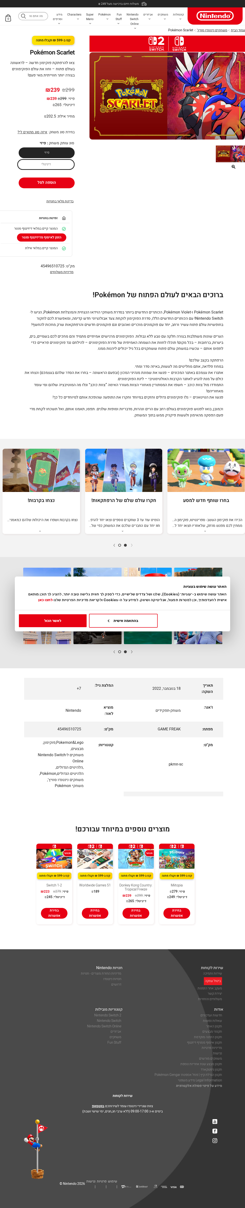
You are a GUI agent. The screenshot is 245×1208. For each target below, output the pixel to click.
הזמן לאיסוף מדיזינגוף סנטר (41, 237)
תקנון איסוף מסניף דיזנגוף (204, 1042)
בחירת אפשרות (177, 913)
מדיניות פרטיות (212, 1047)
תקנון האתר (214, 1026)
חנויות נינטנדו (112, 979)
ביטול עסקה (213, 980)
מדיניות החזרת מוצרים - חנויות (101, 973)
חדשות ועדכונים (211, 1015)
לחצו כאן (45, 600)
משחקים (115, 1037)
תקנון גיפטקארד (211, 1069)
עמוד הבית (238, 30)
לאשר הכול (52, 621)
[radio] (47, 152)
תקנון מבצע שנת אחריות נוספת (201, 1064)
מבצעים (77, 749)
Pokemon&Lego (70, 742)
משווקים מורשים (210, 1058)
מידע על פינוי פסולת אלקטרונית (199, 1085)
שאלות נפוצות (212, 1020)
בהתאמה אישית (125, 621)
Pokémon (48, 774)
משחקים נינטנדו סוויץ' (212, 30)
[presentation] (132, 545)
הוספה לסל (47, 182)
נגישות (217, 1053)
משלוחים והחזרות (210, 999)
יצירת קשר (215, 993)
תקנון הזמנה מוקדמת (208, 1037)
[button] (233, 167)
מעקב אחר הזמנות (210, 988)
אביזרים (116, 1031)
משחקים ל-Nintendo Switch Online (61, 758)
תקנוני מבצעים (212, 1031)
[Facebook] (214, 1131)
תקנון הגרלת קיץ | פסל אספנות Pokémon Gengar (188, 1074)
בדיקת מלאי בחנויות (59, 201)
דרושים (116, 984)
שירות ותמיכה (212, 973)
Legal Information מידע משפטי (200, 1080)
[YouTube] (214, 1121)
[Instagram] (214, 1140)
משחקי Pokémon (69, 786)
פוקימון (50, 742)
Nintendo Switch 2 (107, 1015)
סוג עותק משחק (61, 143)
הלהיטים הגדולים (69, 767)
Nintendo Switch (109, 1020)
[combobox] (33, 16)
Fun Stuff (114, 1042)
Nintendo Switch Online (104, 1026)
